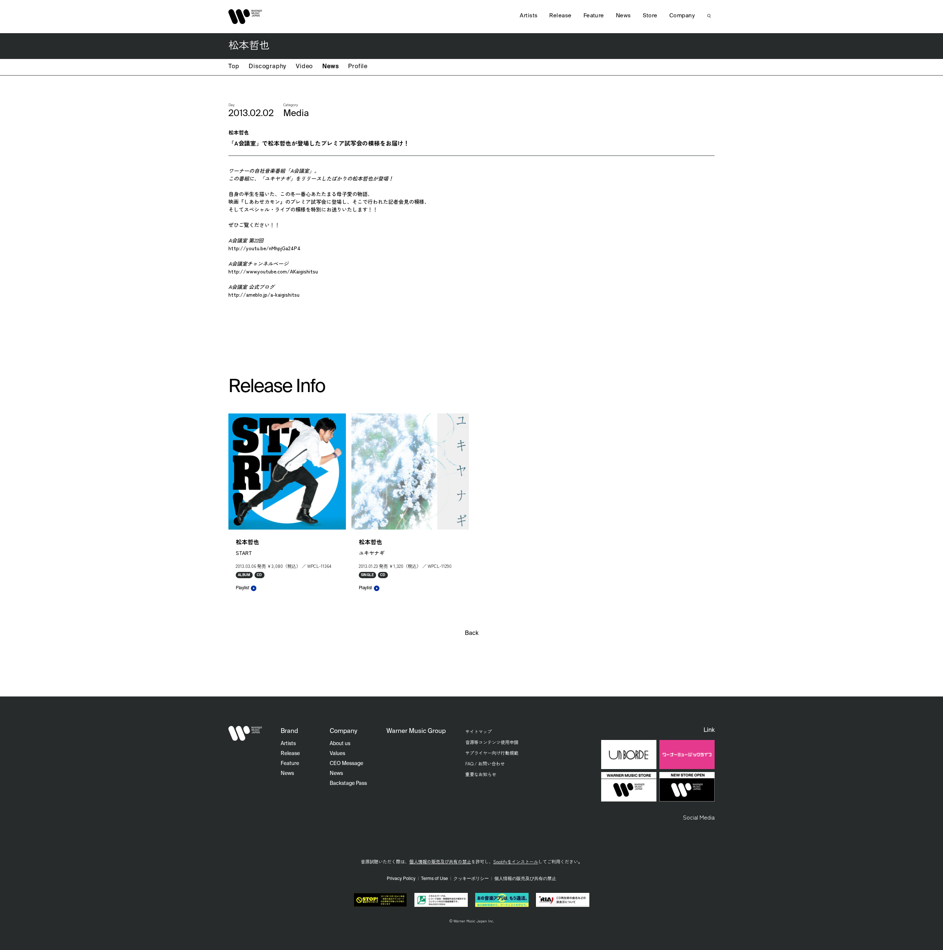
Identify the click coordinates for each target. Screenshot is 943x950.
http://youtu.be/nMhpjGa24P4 (264, 248)
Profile (358, 67)
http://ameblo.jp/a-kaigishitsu (263, 294)
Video (304, 67)
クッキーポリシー (471, 879)
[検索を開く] (709, 15)
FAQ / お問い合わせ (485, 763)
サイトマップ (478, 731)
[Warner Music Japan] (245, 733)
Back (471, 633)
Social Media (699, 817)
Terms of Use (434, 879)
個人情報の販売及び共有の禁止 (440, 861)
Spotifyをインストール (515, 861)
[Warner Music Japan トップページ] (245, 16)
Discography (267, 67)
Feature (593, 15)
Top (233, 67)
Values (337, 753)
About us (340, 743)
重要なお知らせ (480, 774)
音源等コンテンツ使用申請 (491, 742)
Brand (289, 731)
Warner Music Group (416, 731)
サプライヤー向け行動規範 (491, 753)
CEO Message (346, 763)
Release (560, 15)
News (330, 67)
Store (650, 15)
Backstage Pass (348, 783)
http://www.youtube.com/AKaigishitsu (273, 271)
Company (682, 15)
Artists (528, 15)
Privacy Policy (401, 879)
